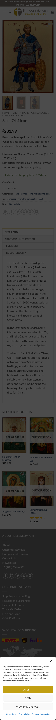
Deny (28, 698)
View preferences (28, 706)
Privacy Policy (24, 714)
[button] (51, 660)
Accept (28, 689)
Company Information (41, 714)
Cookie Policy (11, 714)
